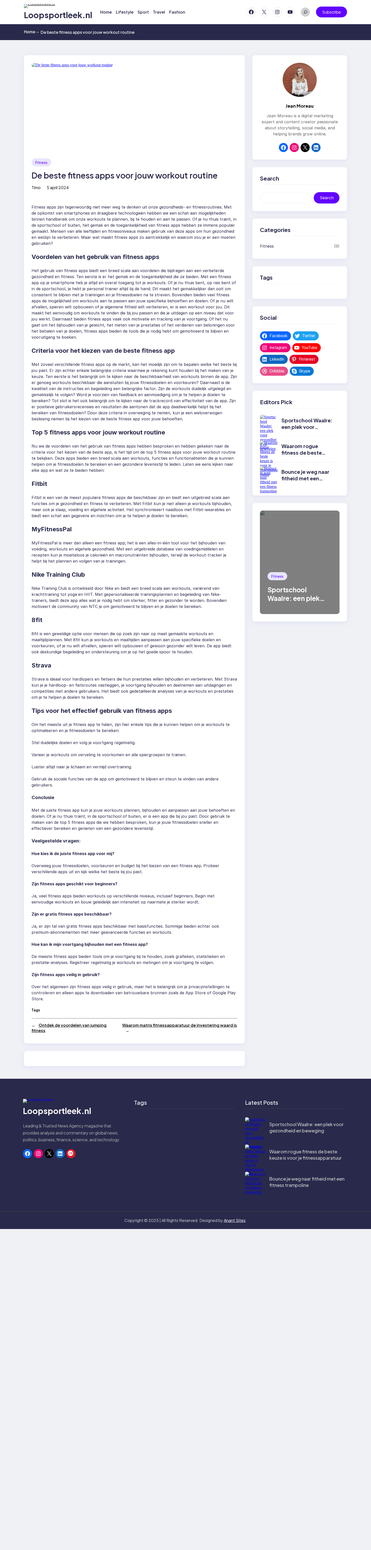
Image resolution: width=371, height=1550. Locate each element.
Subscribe (331, 12)
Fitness (41, 162)
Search (327, 197)
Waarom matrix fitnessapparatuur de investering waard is (179, 1025)
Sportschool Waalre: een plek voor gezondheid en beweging (306, 430)
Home (31, 31)
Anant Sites (235, 1220)
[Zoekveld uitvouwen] (305, 12)
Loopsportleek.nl (58, 15)
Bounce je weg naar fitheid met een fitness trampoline (305, 478)
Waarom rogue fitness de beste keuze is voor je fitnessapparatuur (304, 456)
